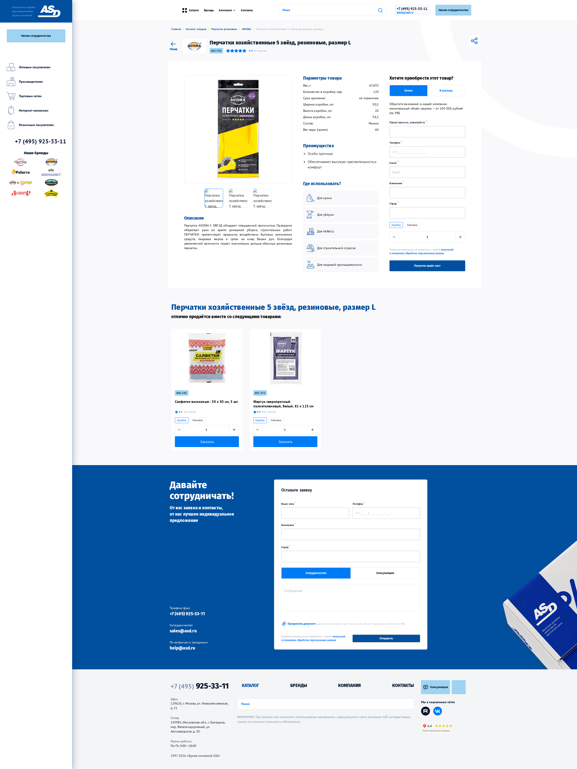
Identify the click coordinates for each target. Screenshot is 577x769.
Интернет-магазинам (33, 110)
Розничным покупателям (36, 125)
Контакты (247, 10)
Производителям (31, 82)
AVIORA (246, 29)
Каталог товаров (196, 29)
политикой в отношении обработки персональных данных (421, 251)
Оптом (408, 90)
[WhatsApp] (468, 41)
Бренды (209, 10)
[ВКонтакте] (449, 41)
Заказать (207, 441)
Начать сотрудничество (36, 36)
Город (393, 203)
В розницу (446, 90)
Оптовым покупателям (34, 67)
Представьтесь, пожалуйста (407, 122)
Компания (396, 183)
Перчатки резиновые (224, 29)
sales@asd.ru (405, 12)
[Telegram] (455, 41)
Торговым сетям (30, 96)
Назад (173, 49)
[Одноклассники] (461, 41)
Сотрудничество (316, 573)
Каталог (194, 10)
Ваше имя (288, 503)
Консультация (385, 573)
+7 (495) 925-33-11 (412, 8)
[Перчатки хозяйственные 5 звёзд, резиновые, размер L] (238, 129)
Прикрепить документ (346, 624)
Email (393, 163)
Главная (176, 29)
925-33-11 (200, 686)
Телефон (395, 142)
